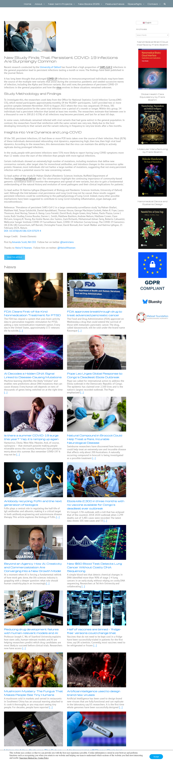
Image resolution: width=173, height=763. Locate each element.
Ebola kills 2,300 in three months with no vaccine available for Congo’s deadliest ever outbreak (95, 504)
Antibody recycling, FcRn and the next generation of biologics (33, 502)
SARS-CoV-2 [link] (106, 67)
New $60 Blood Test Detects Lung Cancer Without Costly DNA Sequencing (94, 567)
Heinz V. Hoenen (23, 247)
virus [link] (58, 87)
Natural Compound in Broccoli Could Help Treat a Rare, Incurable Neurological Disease (94, 439)
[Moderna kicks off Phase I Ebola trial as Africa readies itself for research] (96, 729)
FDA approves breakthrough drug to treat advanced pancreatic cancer (94, 313)
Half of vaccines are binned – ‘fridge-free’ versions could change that (94, 631)
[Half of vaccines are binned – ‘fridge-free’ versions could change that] (96, 607)
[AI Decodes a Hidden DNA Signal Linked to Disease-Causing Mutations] (33, 352)
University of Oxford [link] (25, 178)
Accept (156, 756)
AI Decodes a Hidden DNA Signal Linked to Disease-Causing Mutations (33, 375)
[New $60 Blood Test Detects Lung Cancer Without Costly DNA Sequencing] (96, 542)
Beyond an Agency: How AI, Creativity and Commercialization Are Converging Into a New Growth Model (33, 567)
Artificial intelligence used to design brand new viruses (93, 693)
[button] (165, 3)
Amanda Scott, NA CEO (24, 242)
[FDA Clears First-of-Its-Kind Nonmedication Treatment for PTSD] (33, 290)
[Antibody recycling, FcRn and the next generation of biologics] (33, 479)
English (148, 23)
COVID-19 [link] (52, 78)
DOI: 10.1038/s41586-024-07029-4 (22, 230)
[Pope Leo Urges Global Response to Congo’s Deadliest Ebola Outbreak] (96, 352)
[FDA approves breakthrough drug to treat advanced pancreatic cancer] (96, 290)
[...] (21, 330)
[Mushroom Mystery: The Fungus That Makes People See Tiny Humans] (33, 670)
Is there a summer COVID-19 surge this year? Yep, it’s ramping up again (31, 437)
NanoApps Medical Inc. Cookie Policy (34, 758)
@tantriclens (67, 242)
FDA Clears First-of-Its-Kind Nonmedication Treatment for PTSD (32, 313)
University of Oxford (50, 67)
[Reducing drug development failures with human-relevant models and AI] (33, 607)
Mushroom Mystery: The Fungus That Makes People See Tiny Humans (33, 693)
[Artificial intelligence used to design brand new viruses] (96, 670)
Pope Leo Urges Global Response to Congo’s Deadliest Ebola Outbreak (94, 375)
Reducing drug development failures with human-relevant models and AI (31, 631)
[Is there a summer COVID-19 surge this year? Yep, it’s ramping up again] (33, 414)
